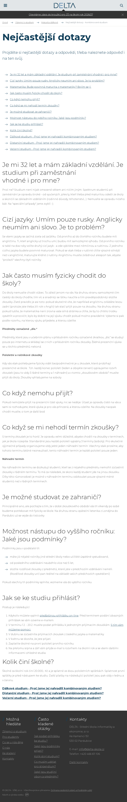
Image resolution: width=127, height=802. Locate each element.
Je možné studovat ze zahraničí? (31, 111)
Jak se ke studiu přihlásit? (26, 124)
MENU (5, 5)
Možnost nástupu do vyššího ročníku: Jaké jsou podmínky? (48, 118)
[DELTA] (65, 5)
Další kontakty (78, 762)
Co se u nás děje (12, 742)
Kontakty (8, 758)
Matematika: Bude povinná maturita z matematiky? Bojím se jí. (50, 86)
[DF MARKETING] (26, 794)
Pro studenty (10, 737)
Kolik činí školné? (21, 130)
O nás (6, 747)
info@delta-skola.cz (91, 749)
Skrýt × (123, 15)
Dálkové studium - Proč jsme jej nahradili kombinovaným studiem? (53, 136)
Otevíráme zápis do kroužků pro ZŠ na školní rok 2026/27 (61, 14)
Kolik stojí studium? (46, 756)
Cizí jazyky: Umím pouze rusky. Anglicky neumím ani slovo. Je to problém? (57, 80)
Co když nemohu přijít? (25, 99)
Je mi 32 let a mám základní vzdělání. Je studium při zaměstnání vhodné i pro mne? (63, 74)
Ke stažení (8, 753)
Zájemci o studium (14, 731)
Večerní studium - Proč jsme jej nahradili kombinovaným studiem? (53, 149)
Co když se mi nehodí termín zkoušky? (34, 105)
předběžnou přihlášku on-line (59, 615)
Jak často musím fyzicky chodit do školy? (36, 93)
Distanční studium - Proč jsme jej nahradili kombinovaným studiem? (54, 142)
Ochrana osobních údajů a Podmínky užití (71, 790)
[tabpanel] (60, 14)
